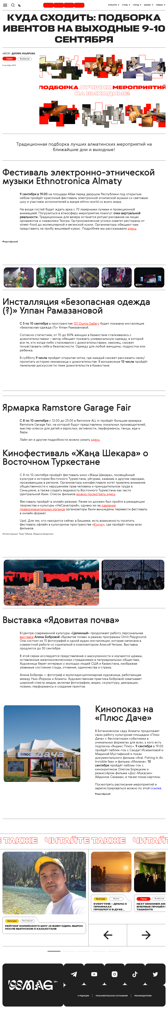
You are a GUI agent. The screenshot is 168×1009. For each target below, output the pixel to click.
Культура (112, 5)
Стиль (125, 5)
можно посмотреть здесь (95, 494)
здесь (132, 228)
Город (136, 5)
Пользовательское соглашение (112, 996)
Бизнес (147, 5)
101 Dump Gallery (86, 323)
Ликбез (159, 5)
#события (24, 59)
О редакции (83, 996)
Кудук (98, 524)
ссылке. (156, 788)
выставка (27, 637)
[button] (108, 935)
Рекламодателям (143, 996)
